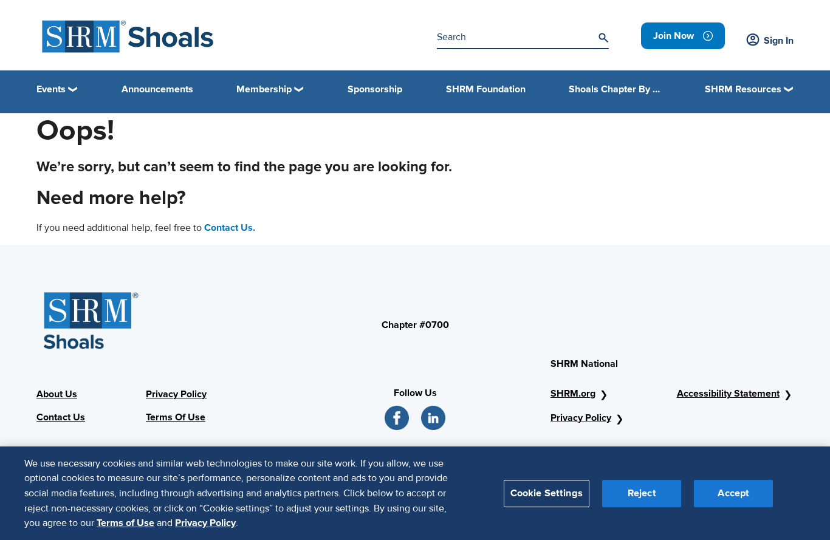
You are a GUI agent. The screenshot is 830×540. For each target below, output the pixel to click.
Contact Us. (229, 228)
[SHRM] (128, 36)
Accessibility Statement (728, 394)
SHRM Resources (743, 89)
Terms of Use (125, 522)
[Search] (603, 38)
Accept (733, 493)
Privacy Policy (580, 418)
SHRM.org (572, 394)
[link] (683, 35)
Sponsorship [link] (375, 89)
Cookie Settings (546, 493)
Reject (642, 493)
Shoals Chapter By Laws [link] (615, 89)
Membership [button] (264, 89)
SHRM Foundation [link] (486, 89)
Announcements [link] (157, 89)
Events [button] (51, 89)
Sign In (779, 41)
